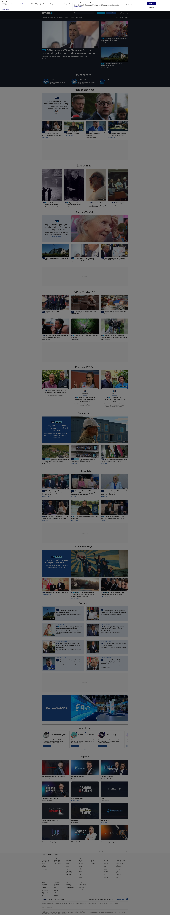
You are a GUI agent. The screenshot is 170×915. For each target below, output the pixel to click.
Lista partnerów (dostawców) (78, 6)
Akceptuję (151, 3)
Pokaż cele (151, 7)
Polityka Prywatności (5, 9)
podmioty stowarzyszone (23, 3)
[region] (85, 5)
